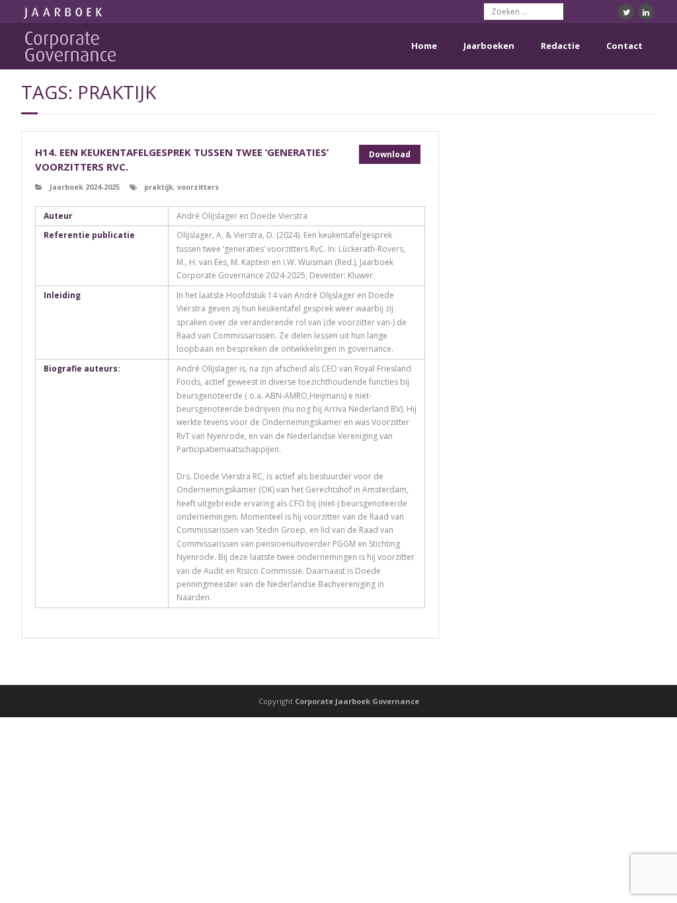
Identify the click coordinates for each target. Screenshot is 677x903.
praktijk (158, 187)
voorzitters (198, 187)
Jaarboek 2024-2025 (85, 187)
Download (390, 154)
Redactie (560, 46)
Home (424, 46)
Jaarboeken (488, 46)
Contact (624, 46)
